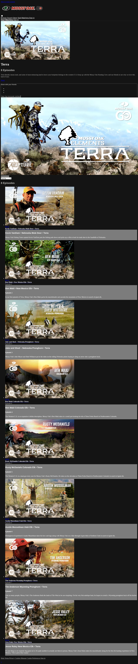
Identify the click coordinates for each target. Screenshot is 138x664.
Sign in (31, 18)
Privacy (12, 658)
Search (10, 18)
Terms (7, 658)
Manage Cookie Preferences (31, 658)
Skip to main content (8, 2)
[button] (2, 16)
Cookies (18, 658)
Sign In (16, 20)
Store (15, 18)
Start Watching (23, 18)
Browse (4, 18)
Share (3, 80)
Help (3, 658)
